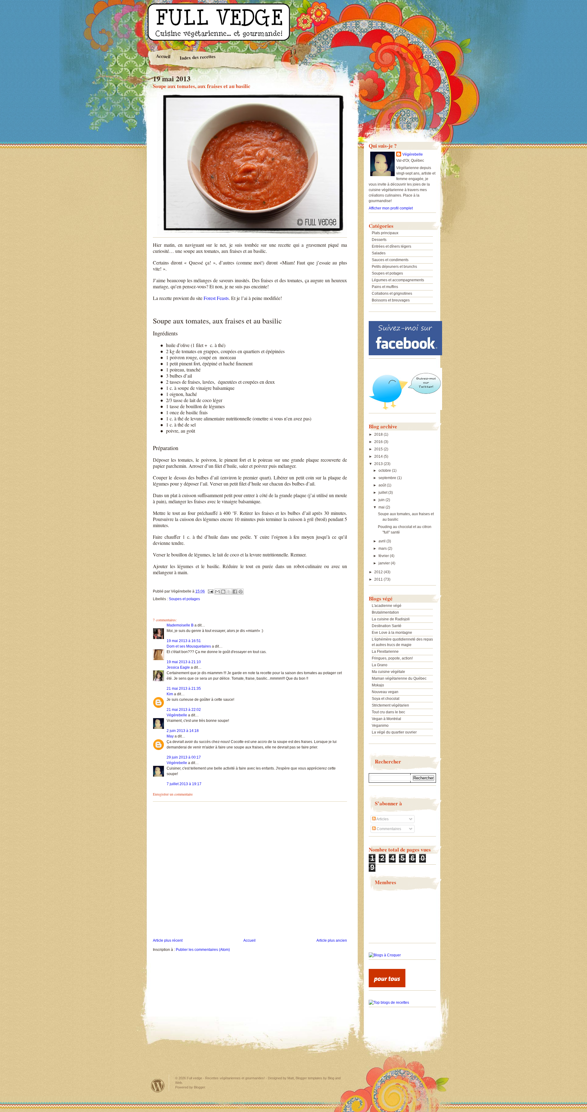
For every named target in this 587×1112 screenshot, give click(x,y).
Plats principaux (385, 233)
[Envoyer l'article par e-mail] (210, 591)
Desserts (379, 240)
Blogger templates (309, 1078)
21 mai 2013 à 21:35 (184, 688)
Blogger (199, 1087)
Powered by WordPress (158, 1085)
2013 (379, 464)
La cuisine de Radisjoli (391, 619)
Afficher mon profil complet (391, 208)
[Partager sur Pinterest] (241, 592)
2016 (379, 442)
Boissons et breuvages (391, 300)
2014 (379, 456)
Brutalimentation (385, 612)
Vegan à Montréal (386, 719)
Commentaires (388, 829)
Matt (290, 1078)
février (384, 556)
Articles (382, 819)
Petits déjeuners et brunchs (394, 266)
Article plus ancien (331, 940)
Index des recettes (197, 57)
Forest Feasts (216, 298)
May (170, 736)
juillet (383, 492)
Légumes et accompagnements (398, 280)
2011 (379, 579)
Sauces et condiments (390, 260)
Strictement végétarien (390, 705)
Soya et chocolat (385, 698)
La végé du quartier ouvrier (394, 732)
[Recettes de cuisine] (387, 986)
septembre (387, 478)
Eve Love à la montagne (392, 632)
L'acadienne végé (386, 606)
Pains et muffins (385, 287)
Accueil (163, 56)
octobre (385, 470)
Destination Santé (386, 626)
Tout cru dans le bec (388, 712)
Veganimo (380, 725)
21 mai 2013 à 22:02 (184, 709)
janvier (384, 563)
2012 (379, 572)
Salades (379, 253)
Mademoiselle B (180, 625)
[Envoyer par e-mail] (217, 592)
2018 (379, 434)
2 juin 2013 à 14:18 (183, 731)
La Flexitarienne (385, 651)
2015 (379, 449)
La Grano (379, 665)
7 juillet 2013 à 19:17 (184, 784)
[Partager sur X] (229, 592)
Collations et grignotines (392, 293)
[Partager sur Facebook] (235, 592)
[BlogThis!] (223, 592)
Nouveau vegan (385, 692)
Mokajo (378, 685)
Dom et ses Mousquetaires (189, 646)
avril (382, 541)
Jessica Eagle (178, 667)
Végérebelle (177, 715)
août (382, 485)
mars (383, 548)
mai (382, 507)
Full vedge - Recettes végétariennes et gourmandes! (226, 1078)
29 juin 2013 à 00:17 (184, 757)
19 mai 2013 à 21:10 (184, 662)
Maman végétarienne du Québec (399, 678)
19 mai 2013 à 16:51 (184, 641)
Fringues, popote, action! (392, 658)
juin (382, 500)
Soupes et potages (184, 599)
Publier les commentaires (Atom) (203, 950)
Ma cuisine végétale (388, 672)
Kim (170, 694)
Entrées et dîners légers (391, 246)
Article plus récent (168, 940)
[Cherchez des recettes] (389, 1002)
